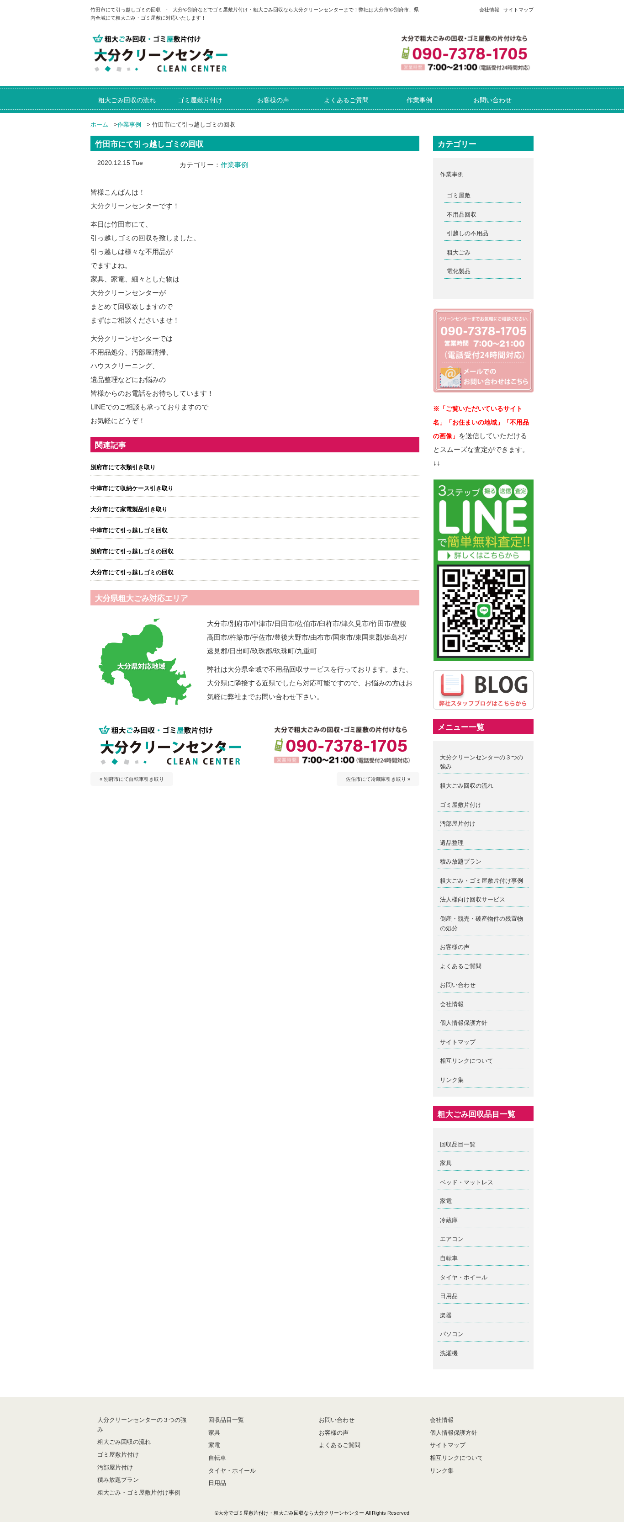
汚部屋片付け (458, 823)
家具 (446, 1163)
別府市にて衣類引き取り (123, 467)
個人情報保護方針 (463, 1022)
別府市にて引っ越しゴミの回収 (132, 551)
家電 (446, 1201)
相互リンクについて (466, 1060)
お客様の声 (455, 947)
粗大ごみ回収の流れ (466, 785)
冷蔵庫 (449, 1220)
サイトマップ (518, 9)
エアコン (452, 1239)
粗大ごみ (459, 252)
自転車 (449, 1258)
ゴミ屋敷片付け (460, 804)
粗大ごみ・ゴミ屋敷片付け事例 (481, 880)
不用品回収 (461, 214)
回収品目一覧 (458, 1144)
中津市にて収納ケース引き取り (132, 488)
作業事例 (129, 124)
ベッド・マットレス (466, 1182)
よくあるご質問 (460, 966)
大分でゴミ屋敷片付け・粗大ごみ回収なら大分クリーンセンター (291, 1513)
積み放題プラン (460, 861)
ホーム (99, 124)
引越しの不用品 (467, 233)
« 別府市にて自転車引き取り (132, 779)
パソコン (452, 1334)
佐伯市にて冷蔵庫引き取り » (378, 779)
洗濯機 (449, 1353)
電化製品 (459, 271)
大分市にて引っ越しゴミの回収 (132, 572)
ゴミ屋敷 (459, 195)
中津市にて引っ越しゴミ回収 (129, 530)
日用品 (449, 1296)
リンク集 (452, 1080)
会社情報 (489, 9)
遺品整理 (452, 842)
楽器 (446, 1315)
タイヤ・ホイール (463, 1277)
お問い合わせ (458, 984)
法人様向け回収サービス (472, 899)
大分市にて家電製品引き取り (129, 509)
